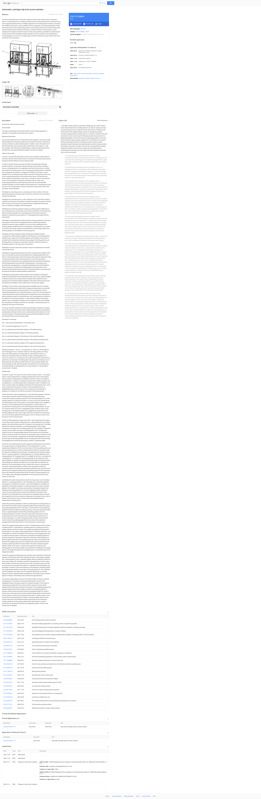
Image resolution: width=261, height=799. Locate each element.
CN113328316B (7, 697)
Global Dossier (89, 78)
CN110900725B (7, 667)
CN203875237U (7, 645)
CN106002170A (7, 642)
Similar (99, 24)
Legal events (77, 73)
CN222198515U (7, 638)
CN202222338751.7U (9, 726)
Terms (137, 796)
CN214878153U (7, 682)
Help (154, 796)
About (107, 796)
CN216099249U (7, 686)
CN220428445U (7, 708)
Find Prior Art (89, 24)
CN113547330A (7, 634)
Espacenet (82, 78)
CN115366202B (7, 631)
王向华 (87, 31)
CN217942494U (7, 675)
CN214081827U (7, 700)
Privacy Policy (146, 796)
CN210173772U (7, 704)
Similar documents (86, 73)
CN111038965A (7, 653)
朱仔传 (78, 31)
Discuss (97, 78)
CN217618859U (7, 656)
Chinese (83, 29)
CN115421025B (7, 627)
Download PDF (77, 24)
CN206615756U (7, 689)
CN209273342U (7, 649)
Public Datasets (128, 796)
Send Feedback (116, 796)
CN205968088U (7, 620)
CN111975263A (7, 623)
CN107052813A (7, 664)
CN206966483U (7, 678)
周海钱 (82, 31)
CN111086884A (7, 660)
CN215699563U (7, 693)
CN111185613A (7, 671)
